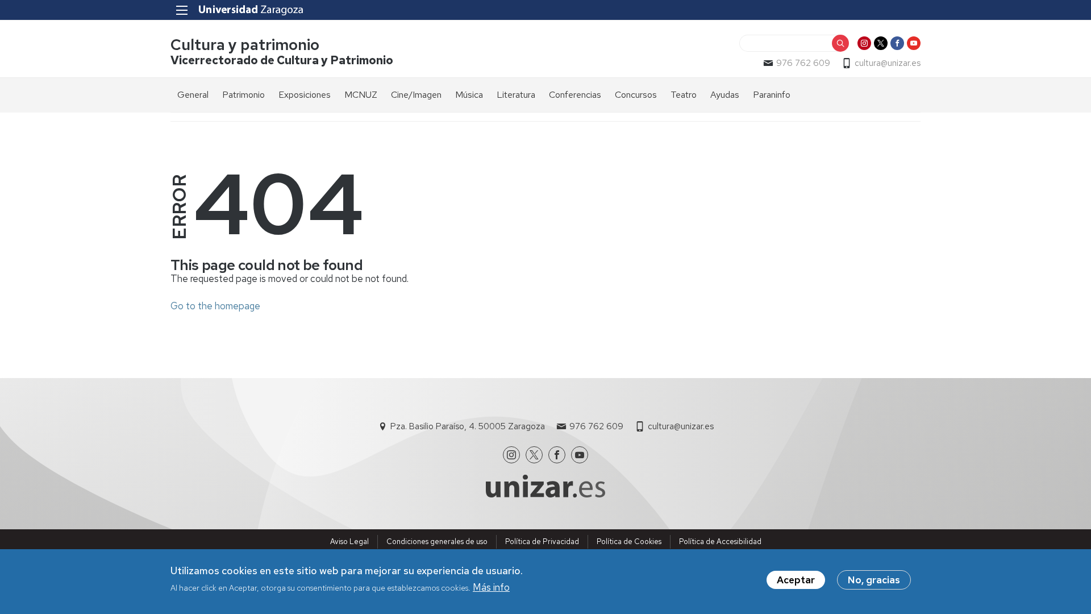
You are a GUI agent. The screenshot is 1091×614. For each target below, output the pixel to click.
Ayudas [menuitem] (724, 95)
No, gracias (874, 580)
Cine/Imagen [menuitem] (416, 95)
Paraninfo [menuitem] (771, 95)
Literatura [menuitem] (516, 95)
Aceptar (796, 580)
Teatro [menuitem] (684, 95)
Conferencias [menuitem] (575, 95)
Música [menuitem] (469, 95)
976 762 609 (803, 63)
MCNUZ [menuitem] (360, 95)
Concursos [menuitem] (636, 95)
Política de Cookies (629, 541)
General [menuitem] (193, 95)
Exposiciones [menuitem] (304, 95)
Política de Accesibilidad (720, 541)
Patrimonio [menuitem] (243, 95)
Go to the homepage (215, 306)
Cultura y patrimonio (244, 45)
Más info (491, 587)
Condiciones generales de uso (437, 541)
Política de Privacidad (542, 541)
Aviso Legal (349, 541)
